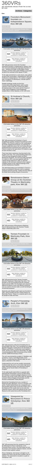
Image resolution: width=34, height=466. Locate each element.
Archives (19, 11)
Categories (27, 11)
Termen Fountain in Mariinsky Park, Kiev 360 (20, 236)
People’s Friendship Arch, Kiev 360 (20, 302)
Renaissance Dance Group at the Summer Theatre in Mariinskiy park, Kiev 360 (21, 180)
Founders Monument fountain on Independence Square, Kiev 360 (21, 20)
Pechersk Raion (7, 245)
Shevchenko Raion (8, 30)
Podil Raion (5, 106)
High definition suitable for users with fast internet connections (16, 60)
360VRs (11, 3)
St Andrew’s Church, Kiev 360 (20, 97)
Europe (23, 29)
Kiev (27, 29)
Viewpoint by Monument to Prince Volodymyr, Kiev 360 (20, 399)
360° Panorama (15, 29)
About (30, 464)
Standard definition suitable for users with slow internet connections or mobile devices (17, 54)
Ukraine (16, 30)
